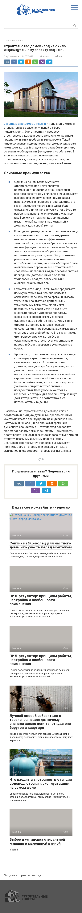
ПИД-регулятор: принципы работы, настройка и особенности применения (41, 600)
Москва (44, 56)
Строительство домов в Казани (25, 123)
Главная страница (13, 40)
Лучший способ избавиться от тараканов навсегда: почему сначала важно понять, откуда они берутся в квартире (40, 722)
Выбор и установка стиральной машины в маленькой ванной (37, 841)
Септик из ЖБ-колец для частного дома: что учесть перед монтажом (41, 545)
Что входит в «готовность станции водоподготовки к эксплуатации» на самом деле (41, 783)
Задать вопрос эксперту (22, 875)
